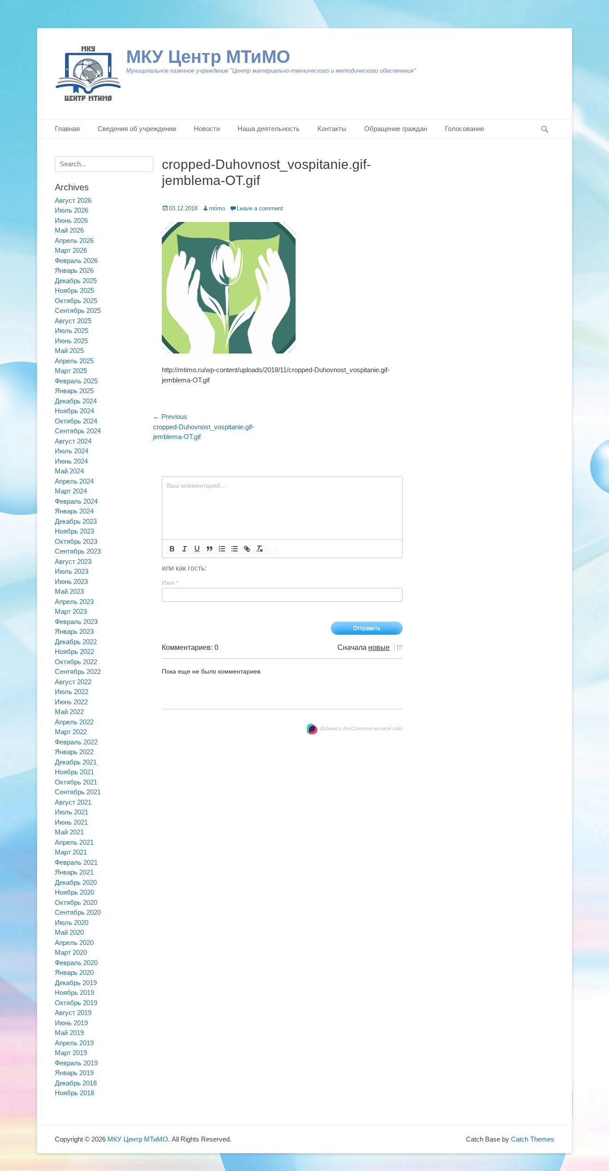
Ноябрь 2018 (74, 1093)
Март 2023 (71, 611)
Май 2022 (69, 711)
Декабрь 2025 (76, 280)
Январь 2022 (74, 752)
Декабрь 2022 (76, 641)
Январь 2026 (74, 270)
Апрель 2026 (74, 240)
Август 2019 (73, 1012)
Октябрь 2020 (76, 902)
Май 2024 (69, 471)
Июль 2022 (71, 691)
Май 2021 (69, 832)
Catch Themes (532, 1139)
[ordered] (222, 548)
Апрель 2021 (74, 842)
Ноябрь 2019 (74, 992)
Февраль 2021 (76, 862)
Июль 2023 (71, 571)
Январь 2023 (74, 631)
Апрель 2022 (74, 722)
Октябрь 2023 (76, 541)
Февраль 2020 (76, 962)
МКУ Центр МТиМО (208, 56)
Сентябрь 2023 (78, 551)
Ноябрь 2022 (74, 651)
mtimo (217, 208)
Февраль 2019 (76, 1063)
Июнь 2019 (71, 1023)
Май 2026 (69, 230)
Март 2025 (71, 370)
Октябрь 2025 (76, 300)
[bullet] (234, 548)
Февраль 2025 (76, 381)
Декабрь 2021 (76, 762)
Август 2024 (73, 441)
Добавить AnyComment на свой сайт (361, 728)
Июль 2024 (71, 451)
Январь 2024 (74, 511)
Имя (170, 582)
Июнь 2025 (71, 341)
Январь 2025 (74, 390)
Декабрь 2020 (76, 882)
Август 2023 (73, 561)
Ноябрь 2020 (74, 892)
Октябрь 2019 (76, 1003)
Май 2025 (69, 350)
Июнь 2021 (71, 822)
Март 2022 (71, 731)
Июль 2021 (71, 812)
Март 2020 (71, 952)
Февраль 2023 (76, 621)
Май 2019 (69, 1032)
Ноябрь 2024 (74, 411)
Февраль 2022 (76, 742)
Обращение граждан (395, 128)
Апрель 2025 (74, 361)
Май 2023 (69, 591)
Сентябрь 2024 (78, 431)
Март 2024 (71, 491)
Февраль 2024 (76, 501)
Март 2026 (71, 250)
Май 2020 (69, 932)
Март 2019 (71, 1052)
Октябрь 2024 (76, 421)
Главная (67, 128)
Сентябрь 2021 (78, 792)
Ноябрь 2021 (74, 772)
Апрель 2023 (74, 601)
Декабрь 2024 (76, 401)
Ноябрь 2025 (74, 290)
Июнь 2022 (71, 702)
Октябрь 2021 (76, 782)
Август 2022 (73, 682)
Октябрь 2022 (76, 662)
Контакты (331, 128)
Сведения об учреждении (137, 128)
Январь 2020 (74, 972)
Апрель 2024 (74, 481)
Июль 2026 (71, 210)
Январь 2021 (74, 872)
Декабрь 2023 (76, 521)
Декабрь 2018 (76, 1083)
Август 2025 (73, 321)
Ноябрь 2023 (74, 531)
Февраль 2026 (76, 260)
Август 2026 (73, 200)
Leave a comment (260, 208)
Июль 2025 (71, 330)
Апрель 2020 (74, 942)
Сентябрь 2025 (78, 310)
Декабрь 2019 (76, 982)
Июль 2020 (71, 922)
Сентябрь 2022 (78, 671)
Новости (207, 128)
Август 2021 (73, 802)
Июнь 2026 (71, 220)
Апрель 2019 (74, 1043)
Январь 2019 (74, 1072)
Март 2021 (71, 852)
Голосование (464, 128)
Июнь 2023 (71, 581)
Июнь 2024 (71, 461)
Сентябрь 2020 (78, 912)
